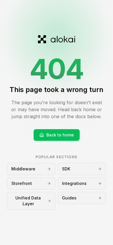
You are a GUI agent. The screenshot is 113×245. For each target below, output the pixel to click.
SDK (66, 168)
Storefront (21, 183)
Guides (69, 197)
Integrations (74, 183)
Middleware (23, 168)
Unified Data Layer (28, 200)
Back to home (60, 134)
